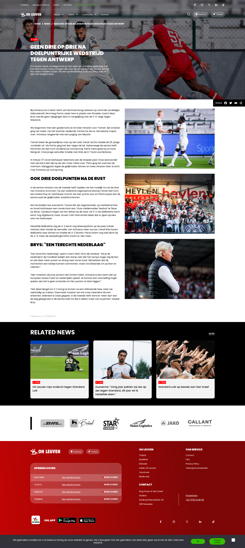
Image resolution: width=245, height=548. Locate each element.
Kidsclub (143, 463)
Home (37, 24)
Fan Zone (67, 5)
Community (87, 14)
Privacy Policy (192, 463)
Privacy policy (217, 541)
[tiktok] (223, 5)
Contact (190, 455)
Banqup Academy (41, 5)
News (47, 24)
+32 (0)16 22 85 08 (195, 499)
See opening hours (71, 477)
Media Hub (144, 476)
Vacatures (144, 472)
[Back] (31, 23)
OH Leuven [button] (146, 449)
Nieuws (57, 14)
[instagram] (202, 5)
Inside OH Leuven (147, 468)
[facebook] (195, 5)
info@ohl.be (192, 495)
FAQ (188, 459)
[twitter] (209, 5)
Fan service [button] (194, 449)
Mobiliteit (143, 459)
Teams (71, 14)
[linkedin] (216, 5)
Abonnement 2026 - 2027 (87, 5)
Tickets (142, 455)
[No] (233, 540)
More (212, 334)
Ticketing (24, 5)
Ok (198, 541)
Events (56, 5)
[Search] (189, 14)
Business (105, 14)
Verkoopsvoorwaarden (197, 468)
